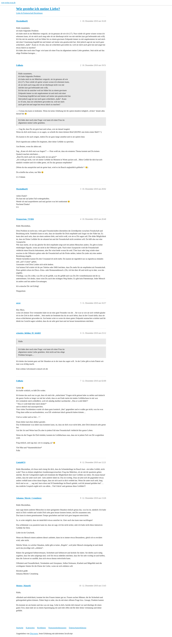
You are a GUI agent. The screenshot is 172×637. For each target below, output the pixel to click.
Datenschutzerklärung (77, 628)
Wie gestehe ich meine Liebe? (38, 9)
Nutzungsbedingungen (57, 628)
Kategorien (30, 628)
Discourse (34, 633)
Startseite (19, 628)
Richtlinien (41, 628)
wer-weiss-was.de (8, 3)
